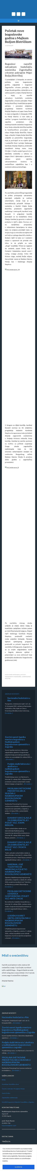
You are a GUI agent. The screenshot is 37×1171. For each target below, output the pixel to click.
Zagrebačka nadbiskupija (10, 1097)
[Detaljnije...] (9, 713)
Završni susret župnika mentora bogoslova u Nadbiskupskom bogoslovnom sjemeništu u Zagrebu (17, 742)
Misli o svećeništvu (15, 955)
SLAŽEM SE (18, 1167)
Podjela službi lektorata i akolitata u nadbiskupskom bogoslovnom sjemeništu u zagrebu (17, 769)
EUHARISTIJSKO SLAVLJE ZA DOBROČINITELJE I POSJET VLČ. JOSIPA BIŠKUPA (18, 821)
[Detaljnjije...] (17, 1023)
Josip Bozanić (26, 676)
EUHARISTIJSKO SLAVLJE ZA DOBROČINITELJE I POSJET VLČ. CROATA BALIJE (18, 846)
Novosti (23, 674)
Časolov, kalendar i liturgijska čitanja (13, 1089)
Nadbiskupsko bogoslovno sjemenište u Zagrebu (18, 7)
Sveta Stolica (6, 1093)
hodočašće (17, 676)
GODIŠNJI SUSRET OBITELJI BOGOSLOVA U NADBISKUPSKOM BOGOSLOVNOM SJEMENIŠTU (18, 920)
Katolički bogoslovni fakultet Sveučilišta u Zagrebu (18, 1102)
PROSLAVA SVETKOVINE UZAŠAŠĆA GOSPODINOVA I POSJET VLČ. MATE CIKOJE (18, 895)
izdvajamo (16, 674)
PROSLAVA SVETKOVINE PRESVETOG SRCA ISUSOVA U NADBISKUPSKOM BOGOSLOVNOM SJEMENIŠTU (18, 794)
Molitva (7, 678)
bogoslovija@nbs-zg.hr (9, 1125)
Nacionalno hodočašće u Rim (15, 1017)
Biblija (4, 1080)
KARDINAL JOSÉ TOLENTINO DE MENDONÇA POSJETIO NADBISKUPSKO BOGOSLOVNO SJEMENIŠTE (18, 869)
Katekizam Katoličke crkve (10, 1084)
